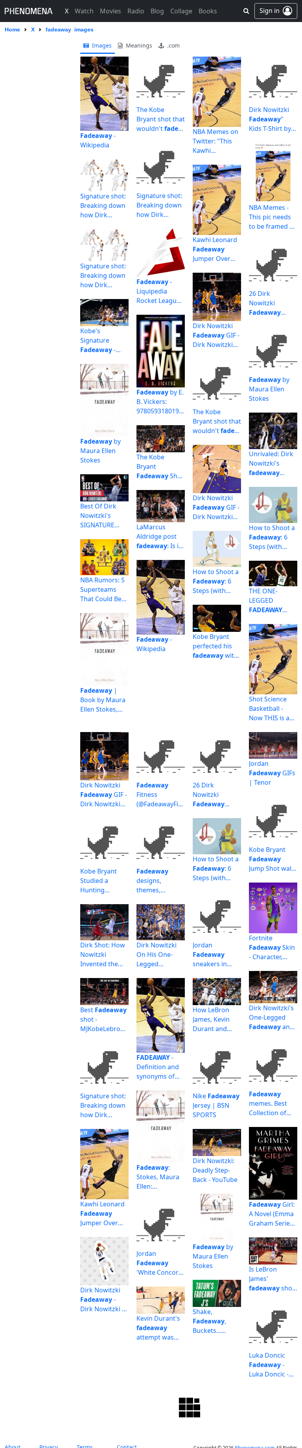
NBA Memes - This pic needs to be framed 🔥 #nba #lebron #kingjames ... (273, 217)
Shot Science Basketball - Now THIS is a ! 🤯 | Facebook (272, 709)
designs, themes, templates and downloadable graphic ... (157, 881)
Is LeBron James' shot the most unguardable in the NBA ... (272, 1279)
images (101, 45)
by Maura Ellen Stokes (100, 450)
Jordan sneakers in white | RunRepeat (210, 955)
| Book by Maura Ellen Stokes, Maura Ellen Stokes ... (102, 700)
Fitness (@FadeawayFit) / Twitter (159, 795)
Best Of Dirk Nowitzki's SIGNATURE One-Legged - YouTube (98, 516)
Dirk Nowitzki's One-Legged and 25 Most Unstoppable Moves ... (271, 1017)
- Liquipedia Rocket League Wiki (158, 291)
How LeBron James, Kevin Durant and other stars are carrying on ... (215, 1019)
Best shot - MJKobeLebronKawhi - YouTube (104, 1019)
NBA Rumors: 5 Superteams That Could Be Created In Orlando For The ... (102, 590)
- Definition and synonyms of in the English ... (157, 1067)
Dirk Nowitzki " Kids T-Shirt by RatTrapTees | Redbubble (270, 119)
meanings (138, 45)
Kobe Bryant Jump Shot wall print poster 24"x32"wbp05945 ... (272, 859)
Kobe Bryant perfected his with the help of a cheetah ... (215, 646)
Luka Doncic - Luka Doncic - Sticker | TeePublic (269, 1365)
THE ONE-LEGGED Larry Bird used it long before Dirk (271, 601)
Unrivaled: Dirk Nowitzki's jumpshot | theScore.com (271, 463)
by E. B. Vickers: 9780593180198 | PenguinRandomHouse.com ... (160, 402)
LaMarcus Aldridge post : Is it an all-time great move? (158, 537)
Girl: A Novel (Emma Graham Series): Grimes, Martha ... (272, 1214)
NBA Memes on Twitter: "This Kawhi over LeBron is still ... (215, 141)
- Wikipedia (98, 140)
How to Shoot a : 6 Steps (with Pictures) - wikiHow (216, 581)
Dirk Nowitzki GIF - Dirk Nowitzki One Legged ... (216, 335)
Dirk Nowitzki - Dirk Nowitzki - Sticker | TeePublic (102, 1300)
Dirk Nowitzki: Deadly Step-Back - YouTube (215, 1170)
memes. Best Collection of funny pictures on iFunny (268, 1104)
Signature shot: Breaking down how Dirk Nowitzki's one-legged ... (103, 206)
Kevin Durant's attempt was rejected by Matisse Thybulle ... (158, 1328)
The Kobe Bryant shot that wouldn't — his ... (160, 119)
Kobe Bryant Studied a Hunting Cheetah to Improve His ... (99, 881)
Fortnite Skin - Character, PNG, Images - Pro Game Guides (272, 948)
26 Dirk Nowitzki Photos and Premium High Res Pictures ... (270, 303)
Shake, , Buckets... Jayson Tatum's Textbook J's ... (216, 1321)
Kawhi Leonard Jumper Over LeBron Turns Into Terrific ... (215, 249)
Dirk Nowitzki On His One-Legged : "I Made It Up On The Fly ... (158, 955)
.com (173, 45)
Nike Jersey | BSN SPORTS (216, 1105)
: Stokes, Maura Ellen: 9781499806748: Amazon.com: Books (160, 1177)
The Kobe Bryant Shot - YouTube (160, 467)
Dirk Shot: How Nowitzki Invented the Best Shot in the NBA (103, 955)
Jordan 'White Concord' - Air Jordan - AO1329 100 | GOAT (160, 1263)
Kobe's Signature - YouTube (98, 340)
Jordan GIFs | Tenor (272, 773)
